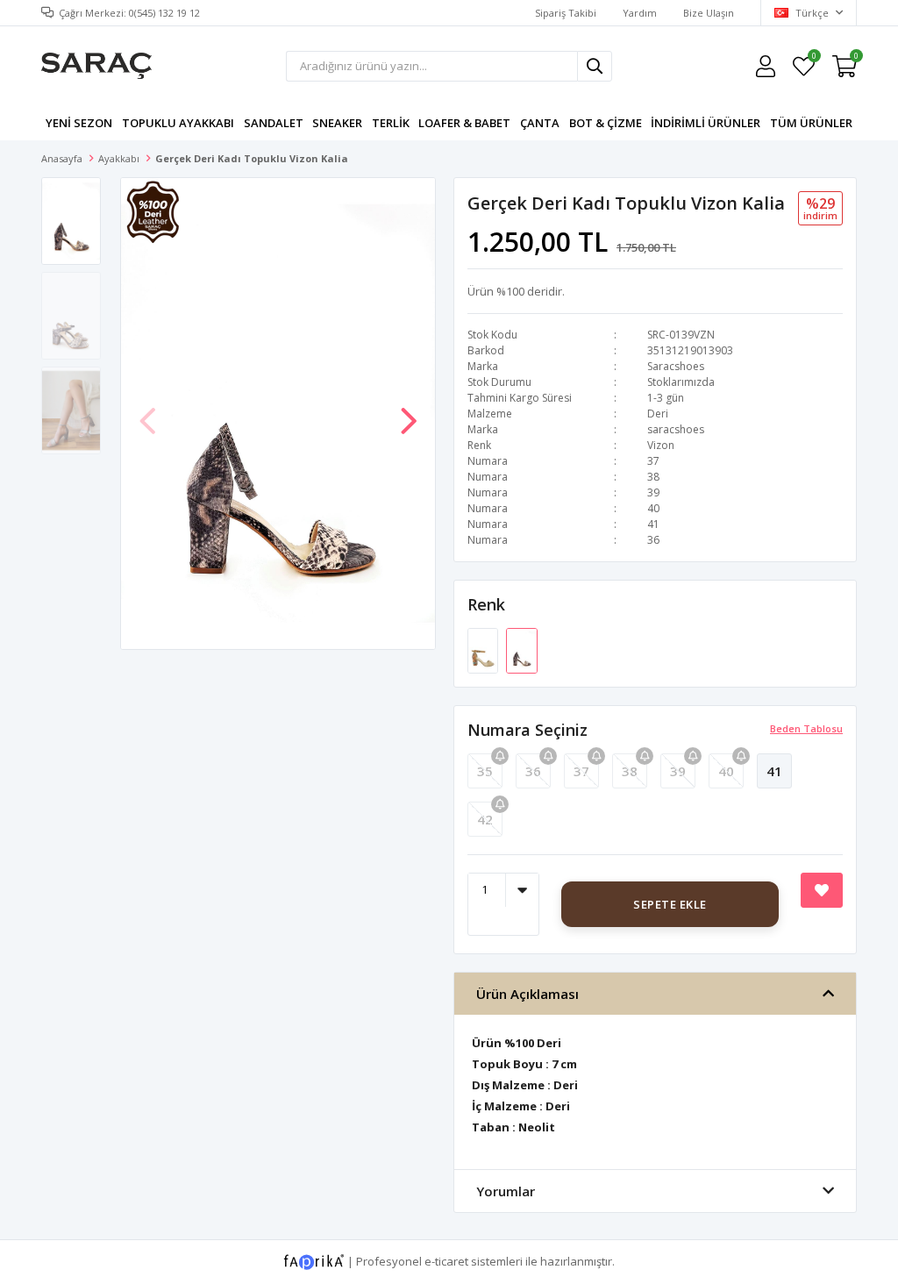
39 (678, 771)
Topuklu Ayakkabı (178, 123)
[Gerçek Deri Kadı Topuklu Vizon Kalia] (521, 649)
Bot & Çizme (605, 123)
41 (774, 771)
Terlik (391, 123)
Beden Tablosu (806, 728)
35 (485, 771)
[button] (408, 412)
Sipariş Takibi (565, 12)
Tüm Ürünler (811, 123)
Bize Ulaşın (708, 12)
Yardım (640, 12)
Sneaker (337, 123)
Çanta (539, 123)
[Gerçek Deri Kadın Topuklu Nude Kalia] (484, 649)
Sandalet (273, 123)
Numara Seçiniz (527, 729)
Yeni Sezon (79, 123)
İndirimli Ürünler (705, 123)
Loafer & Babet (464, 123)
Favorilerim (813, 58)
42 (485, 819)
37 (581, 771)
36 (533, 771)
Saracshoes (675, 366)
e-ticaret (446, 1260)
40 (726, 771)
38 (630, 771)
